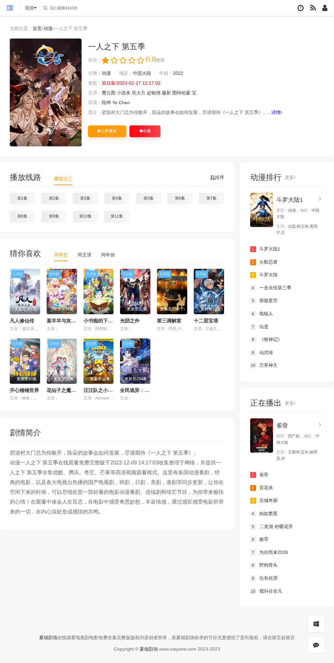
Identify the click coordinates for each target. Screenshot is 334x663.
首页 (37, 28)
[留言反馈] (316, 645)
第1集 (22, 198)
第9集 (54, 216)
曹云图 (108, 92)
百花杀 (262, 487)
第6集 (180, 198)
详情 (276, 112)
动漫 (48, 28)
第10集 (85, 216)
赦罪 (260, 539)
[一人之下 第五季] (46, 92)
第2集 (54, 198)
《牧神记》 (267, 339)
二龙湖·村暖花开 (272, 526)
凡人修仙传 (22, 320)
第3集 (85, 198)
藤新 (166, 92)
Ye (114, 102)
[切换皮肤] (316, 624)
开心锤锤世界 (24, 390)
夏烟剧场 (48, 637)
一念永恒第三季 (271, 287)
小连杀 (123, 92)
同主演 (84, 254)
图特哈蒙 (181, 92)
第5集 (149, 198)
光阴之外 (130, 320)
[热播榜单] (313, 8)
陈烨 (106, 102)
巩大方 (138, 92)
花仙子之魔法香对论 (69, 390)
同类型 (61, 254)
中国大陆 (142, 73)
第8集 (22, 216)
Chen (124, 102)
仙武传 (262, 352)
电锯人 (262, 313)
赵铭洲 (153, 92)
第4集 (117, 198)
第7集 (211, 198)
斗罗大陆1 (289, 200)
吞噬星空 (265, 300)
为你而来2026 (270, 552)
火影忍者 (265, 262)
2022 (178, 73)
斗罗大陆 (265, 274)
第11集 (117, 216)
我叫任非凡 (266, 591)
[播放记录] (300, 8)
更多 (289, 177)
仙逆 (260, 326)
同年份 (108, 254)
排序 (219, 177)
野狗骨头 (265, 565)
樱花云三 (63, 178)
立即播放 (108, 131)
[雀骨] (261, 435)
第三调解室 (169, 320)
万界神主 (264, 365)
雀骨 (282, 425)
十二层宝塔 (206, 320)
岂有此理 (265, 578)
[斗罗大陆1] (261, 210)
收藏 (147, 131)
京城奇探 (265, 500)
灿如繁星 (265, 513)
